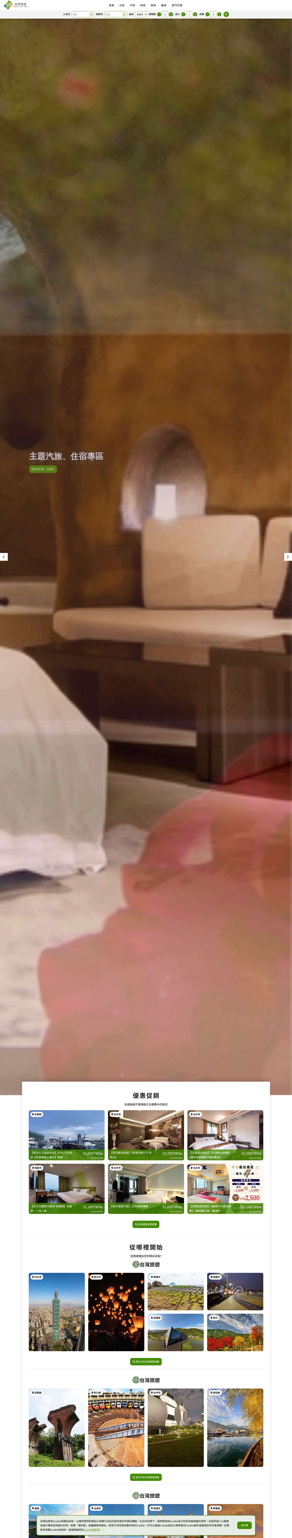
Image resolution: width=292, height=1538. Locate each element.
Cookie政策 (90, 1529)
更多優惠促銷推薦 (147, 1224)
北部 (122, 5)
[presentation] (4, 557)
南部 (143, 5)
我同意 (244, 1525)
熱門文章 (177, 5)
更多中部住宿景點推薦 (147, 1477)
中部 (132, 5)
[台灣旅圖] (15, 5)
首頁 (111, 5)
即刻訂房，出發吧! (44, 469)
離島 (164, 5)
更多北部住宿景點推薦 (147, 1361)
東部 (153, 5)
